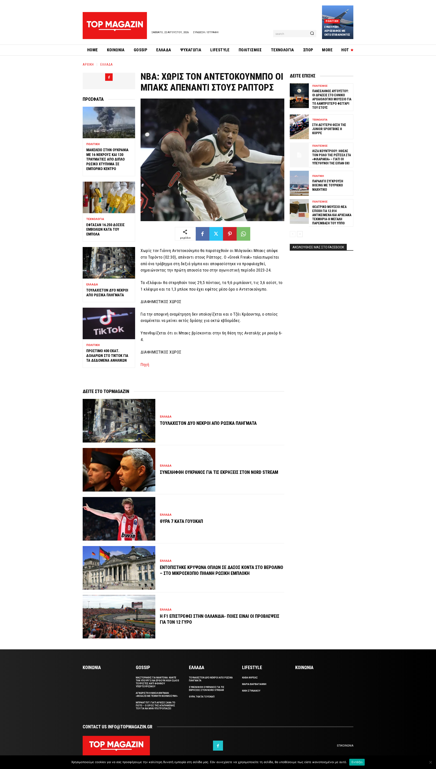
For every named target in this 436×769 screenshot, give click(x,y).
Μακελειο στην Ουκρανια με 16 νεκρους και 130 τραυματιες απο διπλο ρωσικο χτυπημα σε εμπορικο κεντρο (107, 159)
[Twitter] (216, 234)
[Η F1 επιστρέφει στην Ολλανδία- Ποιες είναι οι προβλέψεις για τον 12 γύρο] (119, 617)
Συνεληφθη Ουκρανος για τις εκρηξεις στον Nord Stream (219, 472)
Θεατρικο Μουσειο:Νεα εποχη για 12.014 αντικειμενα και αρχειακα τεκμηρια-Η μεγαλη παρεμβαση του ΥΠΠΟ (331, 215)
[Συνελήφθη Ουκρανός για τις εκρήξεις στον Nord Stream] (119, 470)
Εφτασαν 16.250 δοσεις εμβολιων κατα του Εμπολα (105, 230)
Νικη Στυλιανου (251, 691)
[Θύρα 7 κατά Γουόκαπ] (119, 519)
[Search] (312, 33)
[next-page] (300, 234)
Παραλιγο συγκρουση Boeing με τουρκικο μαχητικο (327, 185)
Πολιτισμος (320, 86)
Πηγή (145, 364)
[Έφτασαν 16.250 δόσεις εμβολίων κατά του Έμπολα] (109, 197)
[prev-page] (292, 234)
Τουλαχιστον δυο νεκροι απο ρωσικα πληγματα (107, 292)
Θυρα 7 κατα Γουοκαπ (181, 521)
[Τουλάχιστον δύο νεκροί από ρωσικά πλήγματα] (109, 263)
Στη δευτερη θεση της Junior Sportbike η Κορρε (329, 129)
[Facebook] (109, 77)
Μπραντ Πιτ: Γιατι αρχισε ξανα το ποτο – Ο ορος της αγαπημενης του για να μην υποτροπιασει (155, 705)
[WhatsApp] (243, 234)
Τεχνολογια (95, 219)
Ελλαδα (106, 64)
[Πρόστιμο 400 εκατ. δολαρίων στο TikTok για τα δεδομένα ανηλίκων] (109, 323)
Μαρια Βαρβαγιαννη (254, 684)
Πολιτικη (332, 21)
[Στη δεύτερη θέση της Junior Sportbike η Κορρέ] (299, 126)
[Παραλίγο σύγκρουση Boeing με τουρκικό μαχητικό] (299, 183)
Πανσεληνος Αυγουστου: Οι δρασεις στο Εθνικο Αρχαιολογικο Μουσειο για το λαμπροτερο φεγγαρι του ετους (331, 99)
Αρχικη (88, 64)
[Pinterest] (230, 234)
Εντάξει (357, 762)
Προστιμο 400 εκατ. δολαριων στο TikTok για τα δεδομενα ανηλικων (107, 356)
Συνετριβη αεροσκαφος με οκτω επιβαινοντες (337, 30)
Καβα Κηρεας (250, 677)
